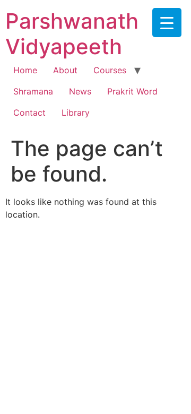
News (80, 91)
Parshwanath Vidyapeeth (71, 33)
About (65, 70)
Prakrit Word (132, 91)
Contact (29, 112)
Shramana (33, 91)
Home (25, 70)
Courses (109, 70)
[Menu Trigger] (166, 22)
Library (76, 112)
